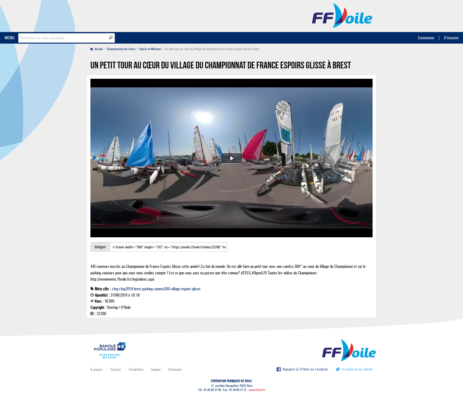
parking (147, 288)
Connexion (426, 37)
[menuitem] (97, 49)
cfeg (115, 288)
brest (137, 288)
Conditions (136, 369)
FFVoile (342, 15)
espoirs (186, 288)
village (175, 288)
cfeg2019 (126, 288)
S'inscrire (451, 37)
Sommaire (175, 369)
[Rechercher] (111, 37)
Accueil (98, 49)
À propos (96, 369)
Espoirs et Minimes (150, 49)
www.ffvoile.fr (257, 390)
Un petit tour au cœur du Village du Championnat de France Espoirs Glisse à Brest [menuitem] (212, 49)
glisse (196, 288)
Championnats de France (121, 49)
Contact (115, 369)
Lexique (156, 369)
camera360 (162, 288)
